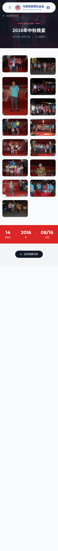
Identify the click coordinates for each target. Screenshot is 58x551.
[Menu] (9, 7)
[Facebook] (48, 7)
